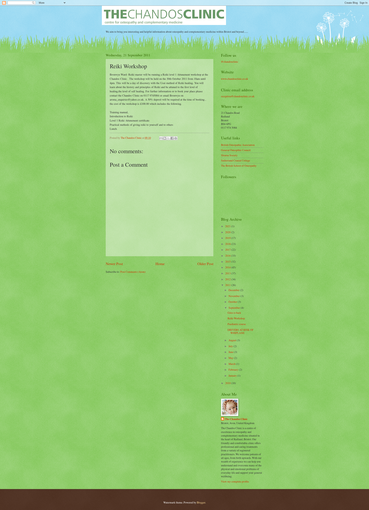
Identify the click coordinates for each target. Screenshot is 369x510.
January (233, 375)
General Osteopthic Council (236, 150)
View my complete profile (235, 481)
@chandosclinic (229, 61)
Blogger (201, 502)
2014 (228, 267)
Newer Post (114, 263)
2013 (228, 273)
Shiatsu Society (229, 155)
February (234, 369)
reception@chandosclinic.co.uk (237, 96)
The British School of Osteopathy (239, 165)
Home (160, 263)
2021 (228, 226)
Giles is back (234, 312)
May (231, 358)
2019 (228, 238)
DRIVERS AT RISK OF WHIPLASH (240, 331)
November (234, 296)
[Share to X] (168, 138)
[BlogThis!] (165, 138)
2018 (228, 244)
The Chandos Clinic (236, 419)
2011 (228, 285)
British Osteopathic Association (238, 145)
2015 (228, 261)
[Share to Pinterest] (176, 138)
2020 (228, 232)
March (232, 364)
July (231, 346)
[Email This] (161, 138)
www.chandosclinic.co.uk (234, 79)
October (233, 302)
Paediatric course (237, 324)
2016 (228, 255)
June (231, 352)
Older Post (205, 263)
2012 (228, 279)
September (235, 307)
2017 (228, 249)
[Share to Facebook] (172, 138)
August (233, 340)
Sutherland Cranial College (235, 160)
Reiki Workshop (236, 318)
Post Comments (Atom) (133, 272)
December (234, 290)
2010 (228, 383)
